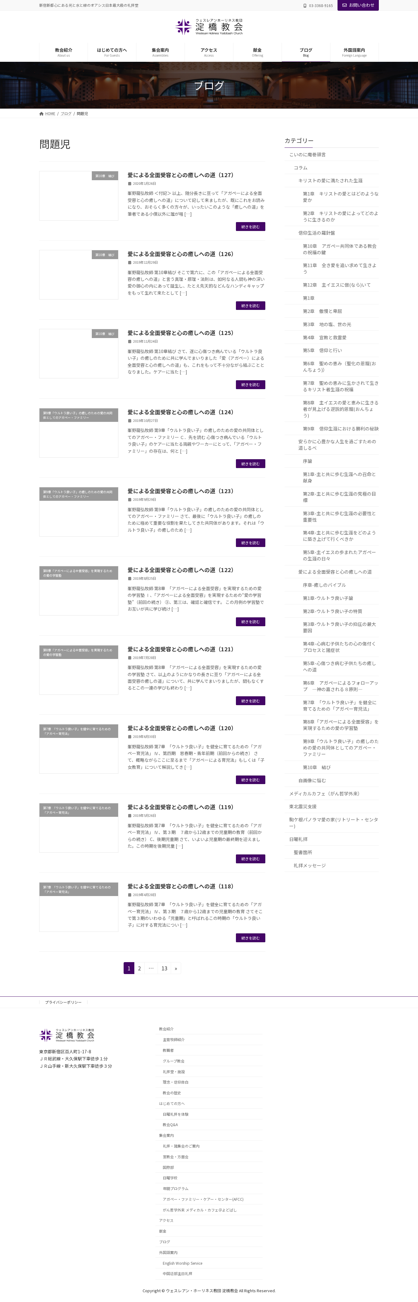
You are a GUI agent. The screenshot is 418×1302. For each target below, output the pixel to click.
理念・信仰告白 (175, 1082)
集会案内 (166, 1135)
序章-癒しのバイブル (324, 584)
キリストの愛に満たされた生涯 (330, 180)
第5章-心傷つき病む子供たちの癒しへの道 (339, 666)
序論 (307, 461)
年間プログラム (175, 1188)
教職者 (168, 1050)
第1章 (309, 298)
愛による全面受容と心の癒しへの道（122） (182, 570)
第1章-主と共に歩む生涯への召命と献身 (339, 477)
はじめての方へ (172, 1103)
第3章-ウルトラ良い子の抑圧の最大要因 (339, 627)
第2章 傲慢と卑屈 (322, 310)
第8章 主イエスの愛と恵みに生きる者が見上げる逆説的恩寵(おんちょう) (341, 408)
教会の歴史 (172, 1093)
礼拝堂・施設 (174, 1071)
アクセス (166, 1220)
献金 (162, 1231)
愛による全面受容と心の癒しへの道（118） (182, 886)
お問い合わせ (362, 5)
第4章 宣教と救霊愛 (325, 337)
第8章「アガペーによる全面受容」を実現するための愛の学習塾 (341, 724)
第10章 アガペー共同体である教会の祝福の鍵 (340, 248)
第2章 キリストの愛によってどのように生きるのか (341, 216)
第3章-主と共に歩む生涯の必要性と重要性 (339, 516)
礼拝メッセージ (310, 865)
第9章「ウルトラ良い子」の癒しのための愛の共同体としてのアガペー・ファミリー (341, 747)
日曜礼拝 (298, 839)
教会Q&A (170, 1124)
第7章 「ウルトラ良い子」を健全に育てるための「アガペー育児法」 (340, 705)
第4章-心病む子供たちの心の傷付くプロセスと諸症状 (339, 646)
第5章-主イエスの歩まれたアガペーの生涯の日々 (339, 555)
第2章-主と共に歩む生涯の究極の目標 (339, 496)
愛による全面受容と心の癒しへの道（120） (182, 728)
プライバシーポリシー (63, 1002)
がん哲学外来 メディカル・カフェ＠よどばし (200, 1209)
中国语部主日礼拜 (177, 1273)
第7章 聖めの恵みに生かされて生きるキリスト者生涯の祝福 (341, 386)
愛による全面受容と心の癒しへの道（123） (182, 491)
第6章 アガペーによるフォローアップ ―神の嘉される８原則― (341, 685)
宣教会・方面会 (175, 1156)
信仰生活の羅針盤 (316, 232)
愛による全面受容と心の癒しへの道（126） (182, 254)
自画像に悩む (312, 780)
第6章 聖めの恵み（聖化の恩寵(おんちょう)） (339, 366)
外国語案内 (168, 1252)
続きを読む (250, 226)
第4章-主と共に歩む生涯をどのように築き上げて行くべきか (339, 535)
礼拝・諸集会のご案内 (181, 1145)
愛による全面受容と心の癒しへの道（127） (182, 175)
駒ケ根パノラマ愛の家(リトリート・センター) (333, 822)
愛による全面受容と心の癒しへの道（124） (182, 412)
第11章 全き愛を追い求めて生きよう (340, 268)
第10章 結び (317, 767)
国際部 (168, 1167)
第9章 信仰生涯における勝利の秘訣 (341, 428)
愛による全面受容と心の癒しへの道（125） (182, 333)
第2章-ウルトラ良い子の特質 (332, 611)
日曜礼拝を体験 (175, 1114)
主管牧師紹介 (174, 1039)
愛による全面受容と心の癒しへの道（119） (182, 807)
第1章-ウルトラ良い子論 (328, 597)
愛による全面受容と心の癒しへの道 (335, 571)
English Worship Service (182, 1263)
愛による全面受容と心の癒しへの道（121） (182, 649)
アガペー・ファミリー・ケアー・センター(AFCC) (203, 1199)
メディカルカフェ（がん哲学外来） (325, 793)
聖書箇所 (303, 852)
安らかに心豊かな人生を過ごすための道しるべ (337, 444)
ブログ (164, 1241)
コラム (301, 167)
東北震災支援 (303, 806)
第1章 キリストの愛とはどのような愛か (341, 196)
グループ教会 (174, 1060)
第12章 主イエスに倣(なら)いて (337, 284)
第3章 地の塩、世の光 (327, 324)
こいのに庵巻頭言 (307, 154)
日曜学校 (170, 1178)
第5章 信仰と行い (322, 350)
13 (164, 969)
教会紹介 (166, 1029)
